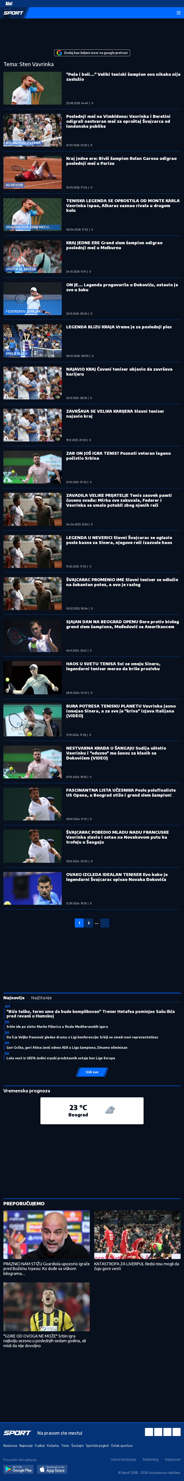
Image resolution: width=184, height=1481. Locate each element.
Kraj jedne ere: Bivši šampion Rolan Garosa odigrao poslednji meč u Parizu (121, 161)
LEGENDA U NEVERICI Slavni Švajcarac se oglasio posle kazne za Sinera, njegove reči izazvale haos (119, 540)
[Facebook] (149, 1432)
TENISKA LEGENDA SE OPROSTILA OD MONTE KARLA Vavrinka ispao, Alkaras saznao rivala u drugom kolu (123, 205)
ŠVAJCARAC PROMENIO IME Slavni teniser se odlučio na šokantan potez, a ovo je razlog (122, 582)
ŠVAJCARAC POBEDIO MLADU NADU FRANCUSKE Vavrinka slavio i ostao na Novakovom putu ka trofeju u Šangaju (117, 837)
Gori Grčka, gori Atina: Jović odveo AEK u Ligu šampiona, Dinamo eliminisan (67, 1047)
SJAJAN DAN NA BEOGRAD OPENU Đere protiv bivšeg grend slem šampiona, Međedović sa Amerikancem (122, 624)
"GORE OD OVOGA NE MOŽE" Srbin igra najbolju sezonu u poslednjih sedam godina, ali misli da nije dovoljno (44, 1340)
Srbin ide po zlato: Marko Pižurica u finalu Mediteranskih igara (57, 1026)
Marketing (150, 1459)
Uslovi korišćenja (123, 1459)
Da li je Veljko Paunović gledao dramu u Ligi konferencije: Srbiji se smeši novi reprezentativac (82, 1037)
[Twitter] (167, 1432)
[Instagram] (158, 1432)
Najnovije (26, 1445)
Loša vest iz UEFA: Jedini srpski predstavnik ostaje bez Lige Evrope (61, 1058)
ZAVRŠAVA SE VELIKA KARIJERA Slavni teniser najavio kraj (115, 413)
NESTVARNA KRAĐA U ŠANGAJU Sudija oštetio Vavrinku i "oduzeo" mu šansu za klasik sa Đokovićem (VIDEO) (116, 752)
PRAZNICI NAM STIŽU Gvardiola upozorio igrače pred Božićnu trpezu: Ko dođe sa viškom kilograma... (46, 1268)
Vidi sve (92, 1072)
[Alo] (7, 3)
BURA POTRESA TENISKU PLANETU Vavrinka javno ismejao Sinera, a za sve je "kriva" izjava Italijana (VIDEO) (121, 710)
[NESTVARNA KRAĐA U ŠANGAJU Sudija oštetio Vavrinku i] (32, 762)
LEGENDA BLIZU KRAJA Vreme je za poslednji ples (119, 326)
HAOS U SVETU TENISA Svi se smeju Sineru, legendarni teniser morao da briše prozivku (113, 666)
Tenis (65, 1445)
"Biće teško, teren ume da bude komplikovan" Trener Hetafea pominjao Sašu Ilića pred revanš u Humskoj (91, 1013)
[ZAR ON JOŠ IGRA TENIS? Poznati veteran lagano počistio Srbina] (32, 467)
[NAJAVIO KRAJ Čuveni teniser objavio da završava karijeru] (32, 383)
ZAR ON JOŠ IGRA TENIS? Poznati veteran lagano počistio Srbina (118, 455)
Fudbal (40, 1445)
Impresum (173, 1459)
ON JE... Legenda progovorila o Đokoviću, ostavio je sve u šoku (122, 287)
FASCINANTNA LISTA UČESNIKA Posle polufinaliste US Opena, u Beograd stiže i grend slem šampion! (121, 792)
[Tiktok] (177, 1432)
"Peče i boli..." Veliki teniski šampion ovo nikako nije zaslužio (123, 77)
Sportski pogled (97, 1445)
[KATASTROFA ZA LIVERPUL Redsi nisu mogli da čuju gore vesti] (137, 1234)
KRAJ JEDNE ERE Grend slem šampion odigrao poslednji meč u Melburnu (114, 245)
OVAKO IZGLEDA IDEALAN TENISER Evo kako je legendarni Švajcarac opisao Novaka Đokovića (117, 877)
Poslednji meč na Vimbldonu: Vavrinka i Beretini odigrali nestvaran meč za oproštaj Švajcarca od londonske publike (118, 121)
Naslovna (10, 1445)
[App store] (52, 1469)
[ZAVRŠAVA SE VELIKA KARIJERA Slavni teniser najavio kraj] (32, 425)
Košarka (53, 1445)
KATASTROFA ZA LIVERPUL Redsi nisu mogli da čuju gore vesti (136, 1266)
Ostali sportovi (122, 1445)
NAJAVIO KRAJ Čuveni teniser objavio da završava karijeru (119, 371)
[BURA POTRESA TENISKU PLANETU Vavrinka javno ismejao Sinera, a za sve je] (32, 720)
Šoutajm (77, 1445)
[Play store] (18, 1469)
